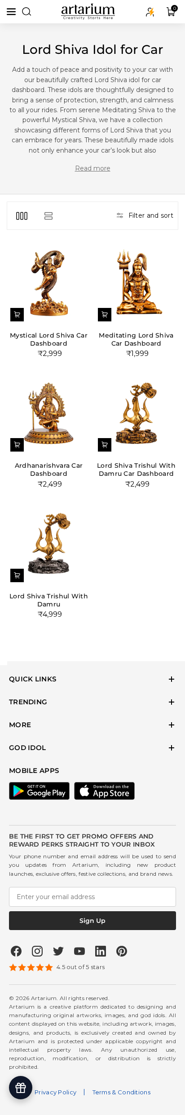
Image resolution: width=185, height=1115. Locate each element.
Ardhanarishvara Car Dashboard (49, 469)
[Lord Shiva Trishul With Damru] (49, 544)
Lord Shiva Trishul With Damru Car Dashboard (136, 469)
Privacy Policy (55, 1092)
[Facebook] (16, 951)
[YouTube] (79, 951)
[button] (12, 11)
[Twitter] (58, 951)
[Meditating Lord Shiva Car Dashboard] (136, 283)
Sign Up (92, 921)
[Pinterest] (122, 951)
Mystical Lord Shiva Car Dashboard (49, 339)
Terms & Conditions (121, 1092)
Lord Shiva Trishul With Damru (48, 600)
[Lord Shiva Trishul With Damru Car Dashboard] (136, 413)
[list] (48, 216)
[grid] (22, 216)
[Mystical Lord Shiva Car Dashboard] (49, 283)
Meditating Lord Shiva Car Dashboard (136, 339)
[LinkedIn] (100, 951)
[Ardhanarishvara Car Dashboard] (49, 413)
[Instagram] (37, 951)
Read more (92, 168)
